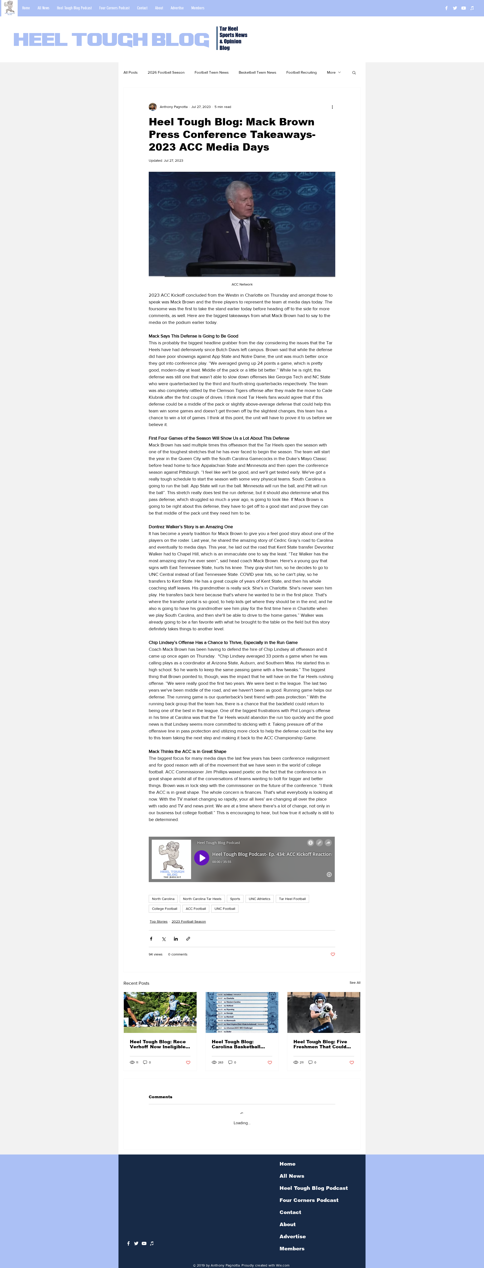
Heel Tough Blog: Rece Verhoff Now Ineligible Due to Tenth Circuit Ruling (158, 1044)
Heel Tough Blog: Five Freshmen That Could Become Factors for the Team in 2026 (322, 1044)
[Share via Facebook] (151, 938)
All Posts (131, 72)
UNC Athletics (259, 899)
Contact (290, 1212)
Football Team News (212, 72)
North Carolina (163, 899)
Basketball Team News (257, 72)
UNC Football (225, 909)
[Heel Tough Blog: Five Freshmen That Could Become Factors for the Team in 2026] (323, 1012)
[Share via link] (188, 938)
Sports (235, 899)
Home (287, 1164)
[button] (354, 72)
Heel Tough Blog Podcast (314, 1188)
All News (292, 1176)
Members (292, 1248)
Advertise (293, 1236)
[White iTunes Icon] (472, 8)
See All (355, 982)
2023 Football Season (189, 921)
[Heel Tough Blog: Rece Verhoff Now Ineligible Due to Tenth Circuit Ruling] (160, 1012)
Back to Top (8, 1245)
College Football (164, 909)
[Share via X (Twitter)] (163, 938)
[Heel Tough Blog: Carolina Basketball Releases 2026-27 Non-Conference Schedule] (242, 1012)
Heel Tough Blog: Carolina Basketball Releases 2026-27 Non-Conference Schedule (240, 1044)
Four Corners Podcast (309, 1200)
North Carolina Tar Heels (202, 899)
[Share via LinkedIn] (175, 938)
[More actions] (332, 107)
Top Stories (159, 921)
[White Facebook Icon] (128, 1243)
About (288, 1224)
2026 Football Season (166, 72)
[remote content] (242, 860)
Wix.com (282, 1265)
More (331, 72)
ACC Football (196, 909)
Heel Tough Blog (111, 41)
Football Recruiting (301, 72)
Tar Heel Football (292, 899)
